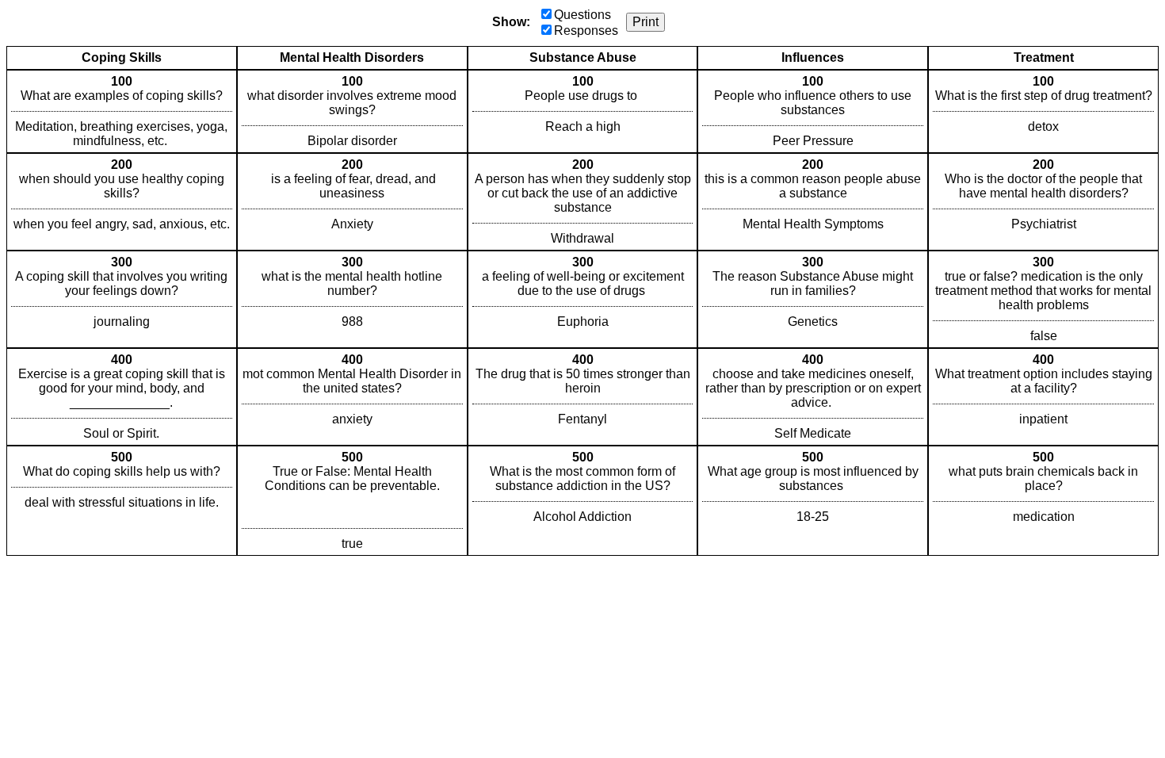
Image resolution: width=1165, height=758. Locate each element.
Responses (586, 30)
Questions (582, 14)
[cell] (121, 111)
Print (645, 22)
